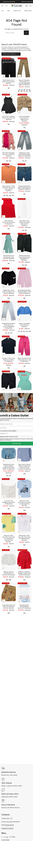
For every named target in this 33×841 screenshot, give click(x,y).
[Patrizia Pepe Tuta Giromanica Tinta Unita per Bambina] (8, 243)
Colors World (5, 840)
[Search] (26, 32)
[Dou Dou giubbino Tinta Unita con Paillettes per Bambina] (24, 104)
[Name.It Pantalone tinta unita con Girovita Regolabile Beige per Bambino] (24, 67)
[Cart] (30, 6)
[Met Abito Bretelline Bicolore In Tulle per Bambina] (8, 140)
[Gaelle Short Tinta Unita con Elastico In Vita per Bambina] (8, 277)
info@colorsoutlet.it (7, 828)
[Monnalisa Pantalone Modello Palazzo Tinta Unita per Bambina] (24, 277)
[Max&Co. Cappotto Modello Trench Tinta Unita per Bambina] (24, 559)
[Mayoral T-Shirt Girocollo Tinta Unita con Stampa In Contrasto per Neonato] (8, 523)
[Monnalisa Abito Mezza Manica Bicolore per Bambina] (24, 592)
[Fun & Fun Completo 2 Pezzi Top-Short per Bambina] (8, 104)
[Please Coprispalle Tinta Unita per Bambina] (24, 311)
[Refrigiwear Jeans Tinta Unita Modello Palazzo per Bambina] (24, 140)
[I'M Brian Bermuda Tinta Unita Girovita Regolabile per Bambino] (24, 243)
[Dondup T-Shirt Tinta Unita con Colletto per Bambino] (8, 345)
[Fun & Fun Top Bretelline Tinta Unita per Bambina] (8, 488)
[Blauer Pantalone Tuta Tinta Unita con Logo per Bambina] (24, 345)
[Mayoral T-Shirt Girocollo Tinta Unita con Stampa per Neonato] (24, 488)
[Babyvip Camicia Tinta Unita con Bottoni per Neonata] (8, 559)
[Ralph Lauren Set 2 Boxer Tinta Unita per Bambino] (8, 67)
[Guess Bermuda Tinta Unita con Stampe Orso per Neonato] (8, 592)
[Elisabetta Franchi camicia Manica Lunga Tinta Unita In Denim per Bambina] (8, 452)
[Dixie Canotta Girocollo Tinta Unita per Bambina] (8, 208)
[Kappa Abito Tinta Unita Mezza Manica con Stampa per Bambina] (24, 380)
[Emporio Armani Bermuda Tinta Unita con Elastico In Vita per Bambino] (8, 380)
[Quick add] (3, 76)
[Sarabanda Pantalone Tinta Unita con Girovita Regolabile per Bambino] (8, 311)
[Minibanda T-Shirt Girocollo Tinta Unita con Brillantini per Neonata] (24, 523)
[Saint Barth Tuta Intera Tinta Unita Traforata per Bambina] (24, 208)
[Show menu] (2, 6)
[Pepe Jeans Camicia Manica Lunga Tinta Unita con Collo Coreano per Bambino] (24, 452)
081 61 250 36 (9, 825)
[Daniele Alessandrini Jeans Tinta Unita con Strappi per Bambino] (24, 173)
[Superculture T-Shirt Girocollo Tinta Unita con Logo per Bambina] (8, 173)
